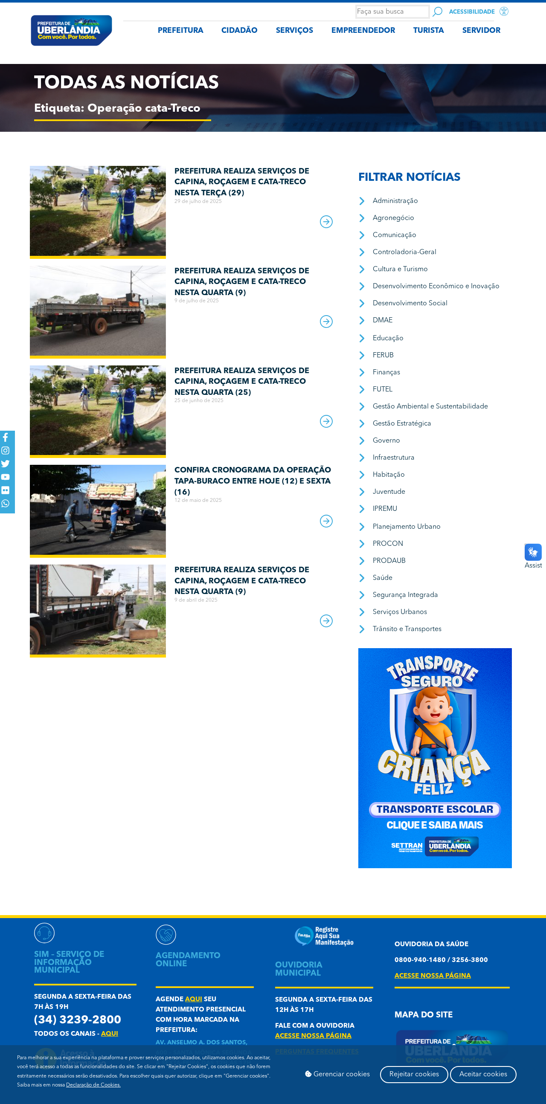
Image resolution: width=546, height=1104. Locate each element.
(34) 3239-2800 (77, 1020)
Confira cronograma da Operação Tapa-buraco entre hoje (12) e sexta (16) (252, 481)
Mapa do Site (424, 1015)
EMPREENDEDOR (363, 31)
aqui (109, 1034)
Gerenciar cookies (341, 1074)
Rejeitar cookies (414, 1074)
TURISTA (428, 31)
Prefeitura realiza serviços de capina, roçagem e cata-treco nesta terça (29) (241, 182)
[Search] (437, 12)
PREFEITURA (180, 31)
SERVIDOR (481, 31)
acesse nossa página (313, 1036)
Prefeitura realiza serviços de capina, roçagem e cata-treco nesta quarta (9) (241, 282)
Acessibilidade (472, 12)
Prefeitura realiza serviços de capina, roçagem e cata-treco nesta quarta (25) (241, 382)
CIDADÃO (239, 31)
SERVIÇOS (294, 31)
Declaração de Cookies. (93, 1085)
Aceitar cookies (483, 1074)
